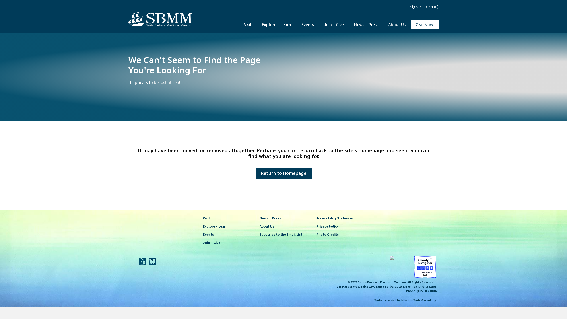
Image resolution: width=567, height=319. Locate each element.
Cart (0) (432, 7)
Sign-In (416, 7)
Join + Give (334, 25)
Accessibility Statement (335, 218)
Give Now (424, 25)
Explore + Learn (276, 25)
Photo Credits (327, 234)
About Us (397, 25)
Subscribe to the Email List (281, 234)
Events (307, 25)
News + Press (366, 25)
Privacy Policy (327, 226)
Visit (248, 25)
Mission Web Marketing (418, 300)
